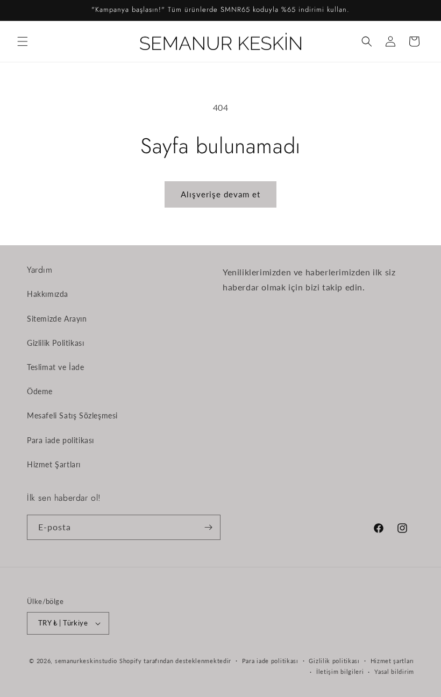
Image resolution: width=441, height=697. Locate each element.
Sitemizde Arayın (57, 318)
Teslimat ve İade (55, 367)
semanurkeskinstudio (86, 660)
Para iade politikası (60, 440)
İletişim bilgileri (340, 671)
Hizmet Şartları (54, 464)
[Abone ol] (208, 527)
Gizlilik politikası (334, 660)
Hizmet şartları (393, 660)
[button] (22, 41)
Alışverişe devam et (220, 194)
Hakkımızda (47, 293)
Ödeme (40, 391)
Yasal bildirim (394, 671)
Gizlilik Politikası (55, 342)
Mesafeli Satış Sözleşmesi (72, 415)
